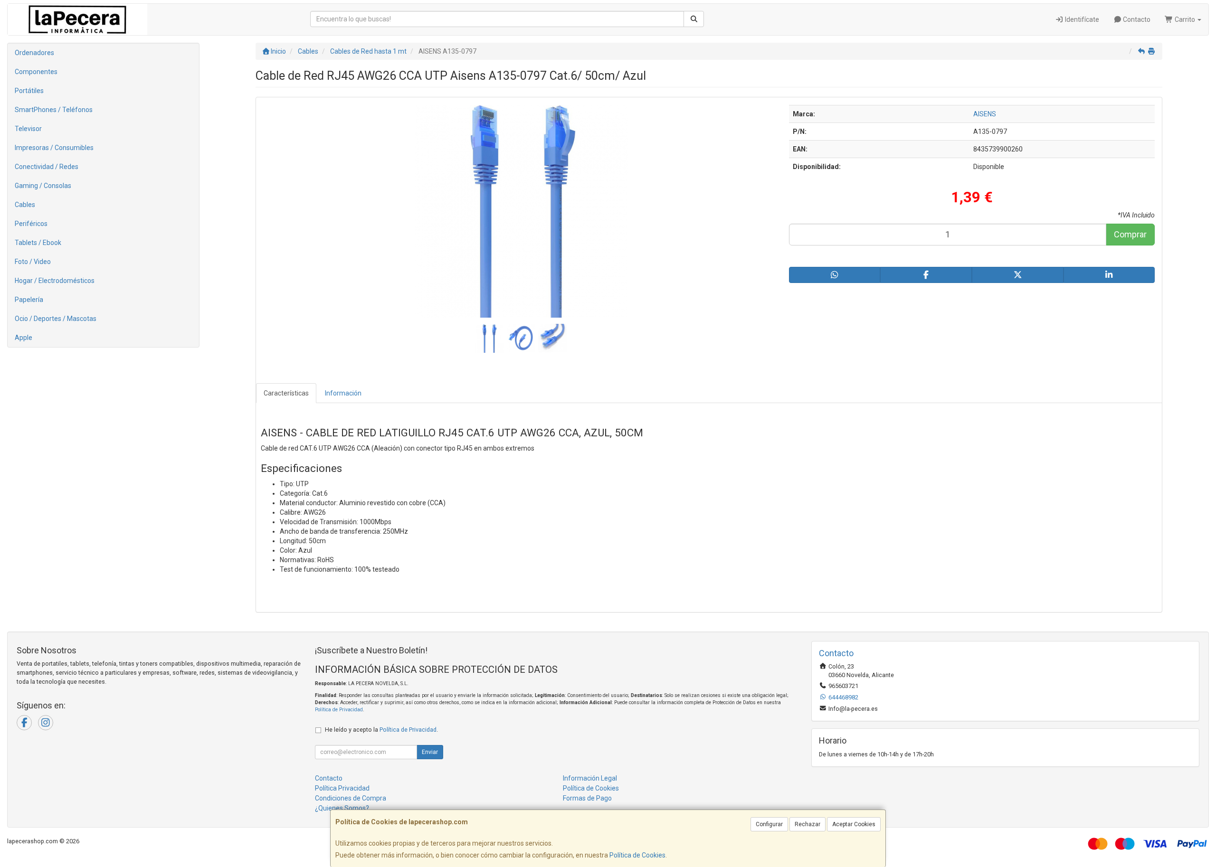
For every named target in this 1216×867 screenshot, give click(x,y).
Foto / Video (33, 261)
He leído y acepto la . (381, 729)
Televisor (28, 128)
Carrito (1185, 19)
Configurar (769, 824)
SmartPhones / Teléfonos (54, 109)
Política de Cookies (637, 855)
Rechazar (807, 824)
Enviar (430, 752)
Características (286, 393)
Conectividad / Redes (46, 166)
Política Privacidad (342, 788)
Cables (25, 204)
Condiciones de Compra (350, 798)
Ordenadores (34, 53)
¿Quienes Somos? (342, 808)
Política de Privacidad (339, 709)
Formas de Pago (587, 798)
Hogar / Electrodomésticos (55, 280)
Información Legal (590, 778)
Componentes (36, 71)
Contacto (1135, 19)
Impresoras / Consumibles (54, 147)
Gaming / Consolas (43, 185)
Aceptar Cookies (853, 824)
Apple (23, 337)
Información (343, 393)
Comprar (1130, 234)
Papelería (29, 299)
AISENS (984, 114)
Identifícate (1081, 19)
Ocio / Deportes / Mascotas (55, 318)
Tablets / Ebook (38, 242)
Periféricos (31, 223)
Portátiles (29, 90)
